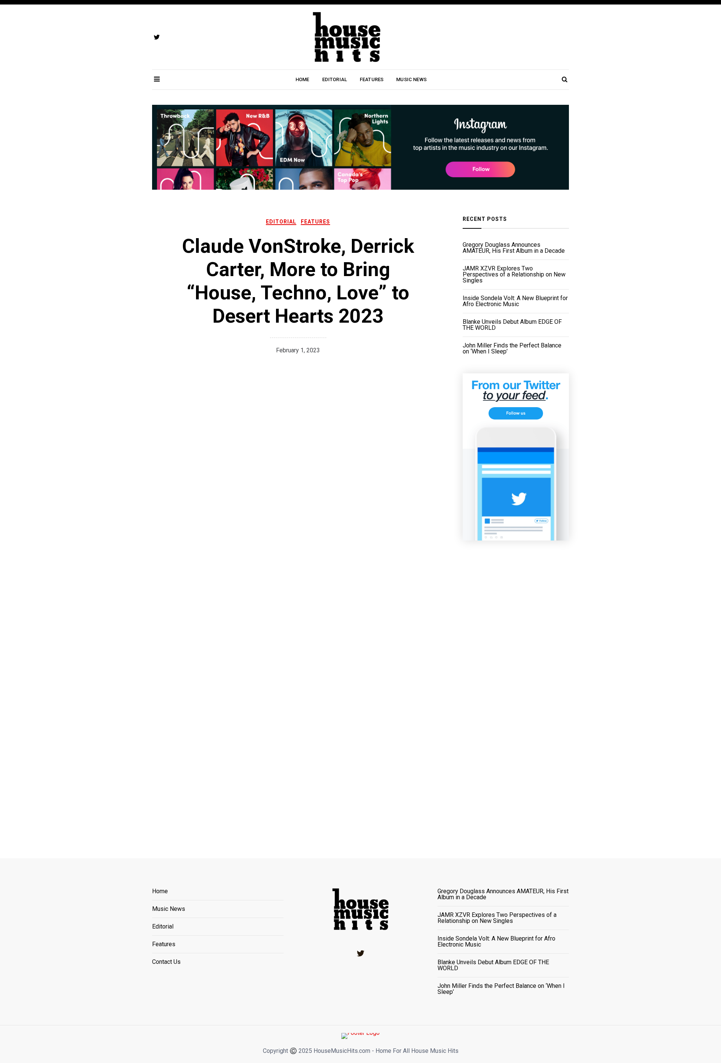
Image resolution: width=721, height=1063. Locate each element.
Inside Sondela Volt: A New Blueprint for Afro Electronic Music (515, 301)
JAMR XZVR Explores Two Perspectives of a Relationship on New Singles (514, 275)
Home (302, 79)
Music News (411, 79)
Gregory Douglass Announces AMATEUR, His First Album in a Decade (514, 248)
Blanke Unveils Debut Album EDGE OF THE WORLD (512, 325)
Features (371, 79)
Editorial (334, 79)
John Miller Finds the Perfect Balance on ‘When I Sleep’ (512, 349)
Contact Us (166, 962)
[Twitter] (360, 953)
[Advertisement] (516, 690)
